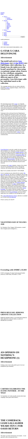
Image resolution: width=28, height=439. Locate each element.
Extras (5, 32)
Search (5, 35)
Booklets (9, 31)
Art (7, 22)
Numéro (2, 13)
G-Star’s (8, 87)
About (5, 34)
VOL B (5, 20)
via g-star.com (12, 197)
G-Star (15, 104)
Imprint (5, 43)
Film (8, 28)
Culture (8, 24)
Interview (9, 26)
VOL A (5, 16)
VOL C (5, 30)
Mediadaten (6, 44)
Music (8, 27)
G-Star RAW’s (19, 63)
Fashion (8, 18)
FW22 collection (21, 182)
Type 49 (7, 174)
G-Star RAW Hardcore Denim (9, 195)
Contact (5, 42)
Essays (8, 23)
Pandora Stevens (20, 152)
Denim (13, 192)
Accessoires (9, 19)
